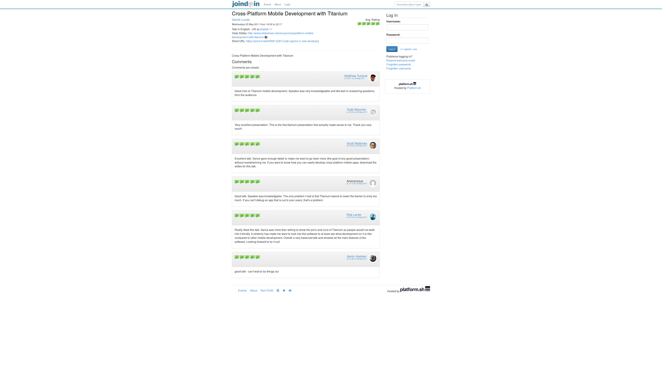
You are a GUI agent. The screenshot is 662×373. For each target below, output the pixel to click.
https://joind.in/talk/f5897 (261, 41)
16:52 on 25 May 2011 (358, 112)
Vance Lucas (241, 19)
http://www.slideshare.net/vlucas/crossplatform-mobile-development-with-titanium (273, 35)
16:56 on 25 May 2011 (358, 145)
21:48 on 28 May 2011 (358, 258)
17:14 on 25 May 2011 (358, 183)
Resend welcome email (400, 60)
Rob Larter (354, 214)
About (278, 4)
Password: (393, 35)
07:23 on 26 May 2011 (358, 217)
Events (267, 4)
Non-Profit (267, 290)
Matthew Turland (355, 75)
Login (287, 4)
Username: (393, 21)
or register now (408, 49)
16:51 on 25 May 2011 (356, 78)
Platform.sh (414, 88)
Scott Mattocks (357, 143)
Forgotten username (398, 68)
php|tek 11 (266, 29)
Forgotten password (398, 64)
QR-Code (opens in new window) (297, 41)
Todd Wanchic (356, 109)
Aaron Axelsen (357, 256)
